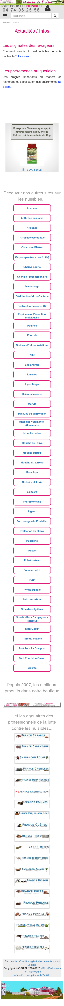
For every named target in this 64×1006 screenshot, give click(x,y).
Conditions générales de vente (35, 961)
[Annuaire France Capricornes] (32, 748)
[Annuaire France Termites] (32, 949)
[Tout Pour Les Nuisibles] (32, 704)
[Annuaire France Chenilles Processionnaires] (32, 771)
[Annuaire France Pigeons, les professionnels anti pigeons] (32, 882)
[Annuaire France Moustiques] (32, 860)
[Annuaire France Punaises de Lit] (32, 905)
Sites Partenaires (51, 968)
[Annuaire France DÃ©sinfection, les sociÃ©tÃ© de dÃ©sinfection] (32, 793)
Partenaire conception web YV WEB (32, 975)
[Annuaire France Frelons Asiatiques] (32, 815)
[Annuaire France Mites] (32, 849)
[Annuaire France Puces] (32, 893)
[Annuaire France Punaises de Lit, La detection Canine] (32, 916)
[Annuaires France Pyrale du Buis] (32, 927)
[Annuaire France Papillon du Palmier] (32, 871)
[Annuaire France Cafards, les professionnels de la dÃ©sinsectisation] (32, 737)
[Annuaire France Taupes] (32, 938)
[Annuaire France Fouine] (32, 804)
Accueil (6, 22)
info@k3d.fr (35, 971)
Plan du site (10, 961)
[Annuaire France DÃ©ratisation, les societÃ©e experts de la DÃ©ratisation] (32, 782)
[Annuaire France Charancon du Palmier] (32, 760)
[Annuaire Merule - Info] (32, 838)
